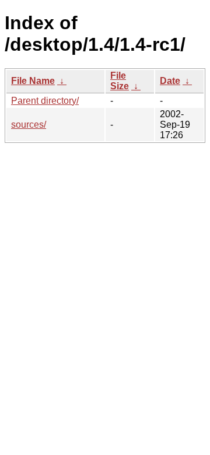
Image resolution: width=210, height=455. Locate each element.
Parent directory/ (45, 101)
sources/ (28, 125)
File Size (119, 81)
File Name (33, 81)
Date (170, 81)
